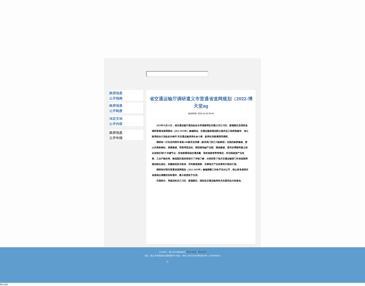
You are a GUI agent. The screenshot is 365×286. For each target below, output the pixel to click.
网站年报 (202, 252)
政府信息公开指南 (115, 95)
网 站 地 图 (191, 252)
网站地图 (4, 284)
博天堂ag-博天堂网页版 (130, 11)
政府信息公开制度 (115, 108)
